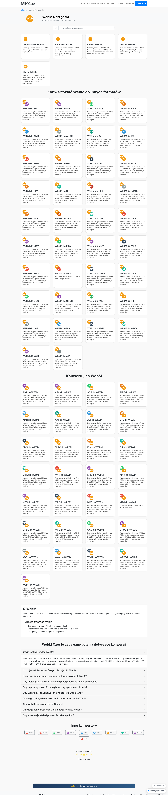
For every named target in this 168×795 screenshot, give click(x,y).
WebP (138, 732)
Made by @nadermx (157, 791)
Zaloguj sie (129, 3)
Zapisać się (141, 3)
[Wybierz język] (108, 3)
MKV (56, 732)
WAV (97, 732)
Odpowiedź (160, 786)
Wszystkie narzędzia (96, 3)
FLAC (111, 732)
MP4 (83, 3)
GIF (125, 732)
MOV (70, 732)
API (112, 3)
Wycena (119, 3)
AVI (84, 732)
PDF (84, 739)
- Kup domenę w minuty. (84, 786)
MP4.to (24, 10)
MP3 (43, 732)
